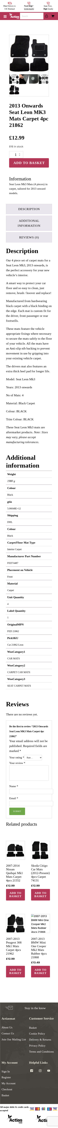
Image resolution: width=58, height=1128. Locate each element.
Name (13, 786)
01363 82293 (29, 9)
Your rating (16, 757)
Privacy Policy (37, 1045)
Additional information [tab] (29, 223)
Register (6, 1077)
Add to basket (29, 163)
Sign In (6, 1071)
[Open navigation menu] (5, 17)
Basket (33, 1027)
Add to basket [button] (15, 894)
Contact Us (8, 1033)
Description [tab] (29, 209)
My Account (8, 1083)
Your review (17, 763)
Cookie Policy (37, 1033)
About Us (7, 1027)
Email (13, 798)
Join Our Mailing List (14, 1039)
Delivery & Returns (40, 1039)
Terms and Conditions (41, 1051)
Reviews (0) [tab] (29, 237)
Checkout (7, 1089)
